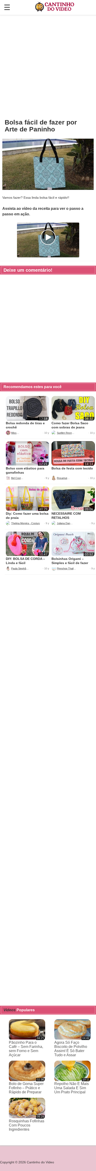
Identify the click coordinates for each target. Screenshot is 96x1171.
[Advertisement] (48, 66)
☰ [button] (7, 7)
